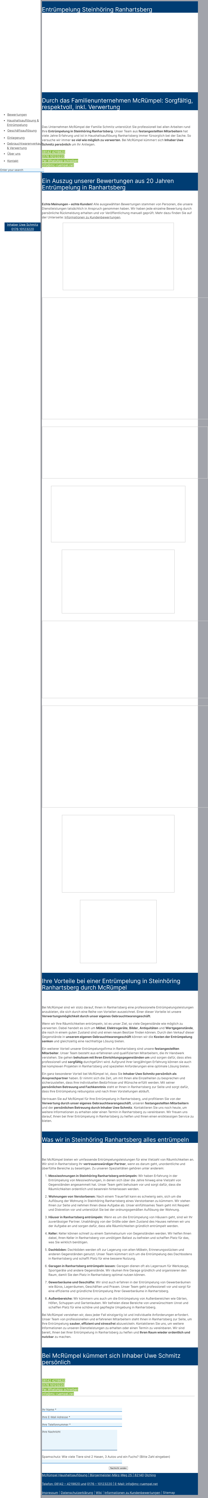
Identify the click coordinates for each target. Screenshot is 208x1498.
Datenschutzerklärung (77, 1493)
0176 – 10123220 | (101, 1484)
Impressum (50, 1493)
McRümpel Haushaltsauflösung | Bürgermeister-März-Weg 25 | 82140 (93, 1475)
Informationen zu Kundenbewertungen (132, 1493)
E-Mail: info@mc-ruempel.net (136, 1484)
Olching (150, 1475)
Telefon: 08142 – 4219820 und (64, 1484)
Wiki (99, 1493)
